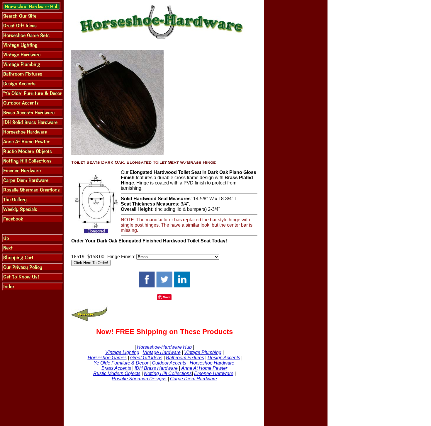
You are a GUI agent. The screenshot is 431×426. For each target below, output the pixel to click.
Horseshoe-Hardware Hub (164, 347)
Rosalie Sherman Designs (139, 378)
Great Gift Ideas (146, 357)
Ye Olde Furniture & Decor (121, 362)
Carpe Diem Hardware (193, 378)
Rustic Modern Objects (116, 373)
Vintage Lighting (122, 352)
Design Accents (224, 357)
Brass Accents (116, 368)
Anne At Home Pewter (204, 368)
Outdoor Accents (169, 362)
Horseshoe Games (107, 357)
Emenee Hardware (213, 373)
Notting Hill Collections (168, 373)
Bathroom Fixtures (185, 357)
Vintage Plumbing (202, 352)
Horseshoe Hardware (212, 362)
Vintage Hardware (162, 352)
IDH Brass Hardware (156, 368)
